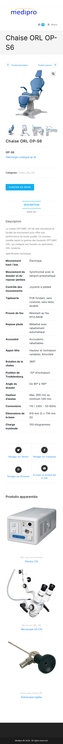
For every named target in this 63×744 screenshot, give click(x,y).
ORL (33, 172)
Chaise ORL (24, 172)
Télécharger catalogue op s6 (21, 157)
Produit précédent (19, 65)
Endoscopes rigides (29, 693)
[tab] (32, 204)
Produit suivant (45, 65)
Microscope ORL (29, 625)
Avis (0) (31, 211)
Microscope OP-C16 (31, 629)
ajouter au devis (20, 187)
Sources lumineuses (34, 557)
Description (31, 204)
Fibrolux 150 (31, 561)
